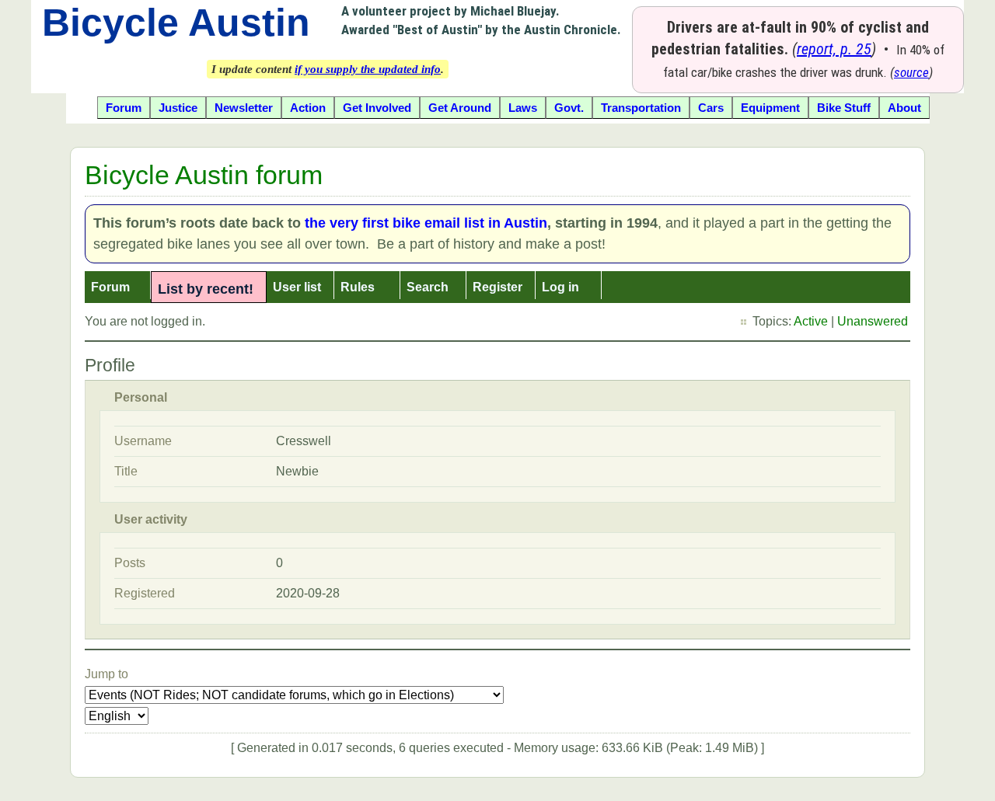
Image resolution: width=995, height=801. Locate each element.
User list (297, 287)
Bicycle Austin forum (204, 175)
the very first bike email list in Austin (426, 223)
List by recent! (205, 289)
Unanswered (872, 321)
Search (428, 287)
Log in (560, 287)
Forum (110, 287)
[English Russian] (116, 716)
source (911, 72)
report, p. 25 (834, 49)
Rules (357, 287)
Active (811, 321)
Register (497, 287)
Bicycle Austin (176, 22)
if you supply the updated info (368, 69)
